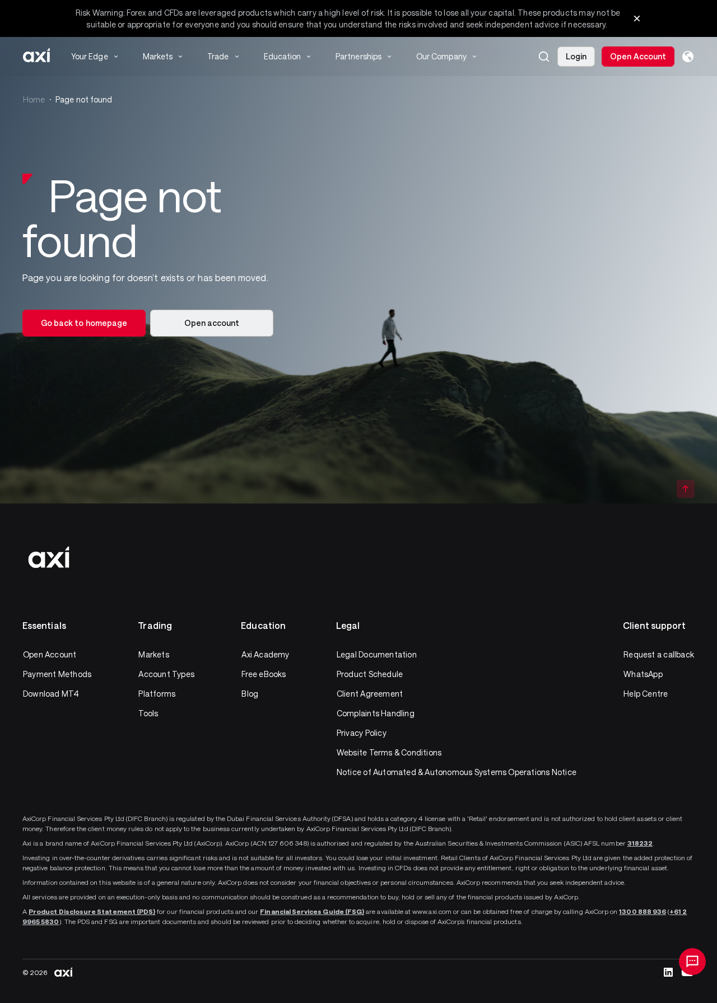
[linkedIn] (668, 972)
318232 (640, 843)
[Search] (544, 56)
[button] (544, 56)
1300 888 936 (642, 911)
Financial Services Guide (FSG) (312, 911)
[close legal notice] (637, 18)
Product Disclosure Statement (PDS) (92, 911)
